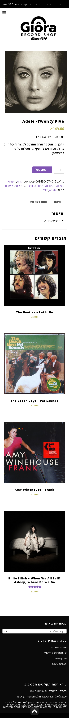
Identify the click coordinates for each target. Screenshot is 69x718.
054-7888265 (36, 691)
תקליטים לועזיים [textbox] (35, 631)
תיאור (57, 202)
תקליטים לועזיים (14, 186)
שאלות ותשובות (59, 647)
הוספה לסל (42, 170)
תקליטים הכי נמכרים (36, 186)
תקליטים (54, 186)
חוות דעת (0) (38, 202)
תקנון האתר (61, 658)
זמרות (20, 181)
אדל (45, 190)
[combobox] (34, 631)
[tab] (57, 201)
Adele (52, 190)
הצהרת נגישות (59, 664)
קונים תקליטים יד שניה (55, 652)
